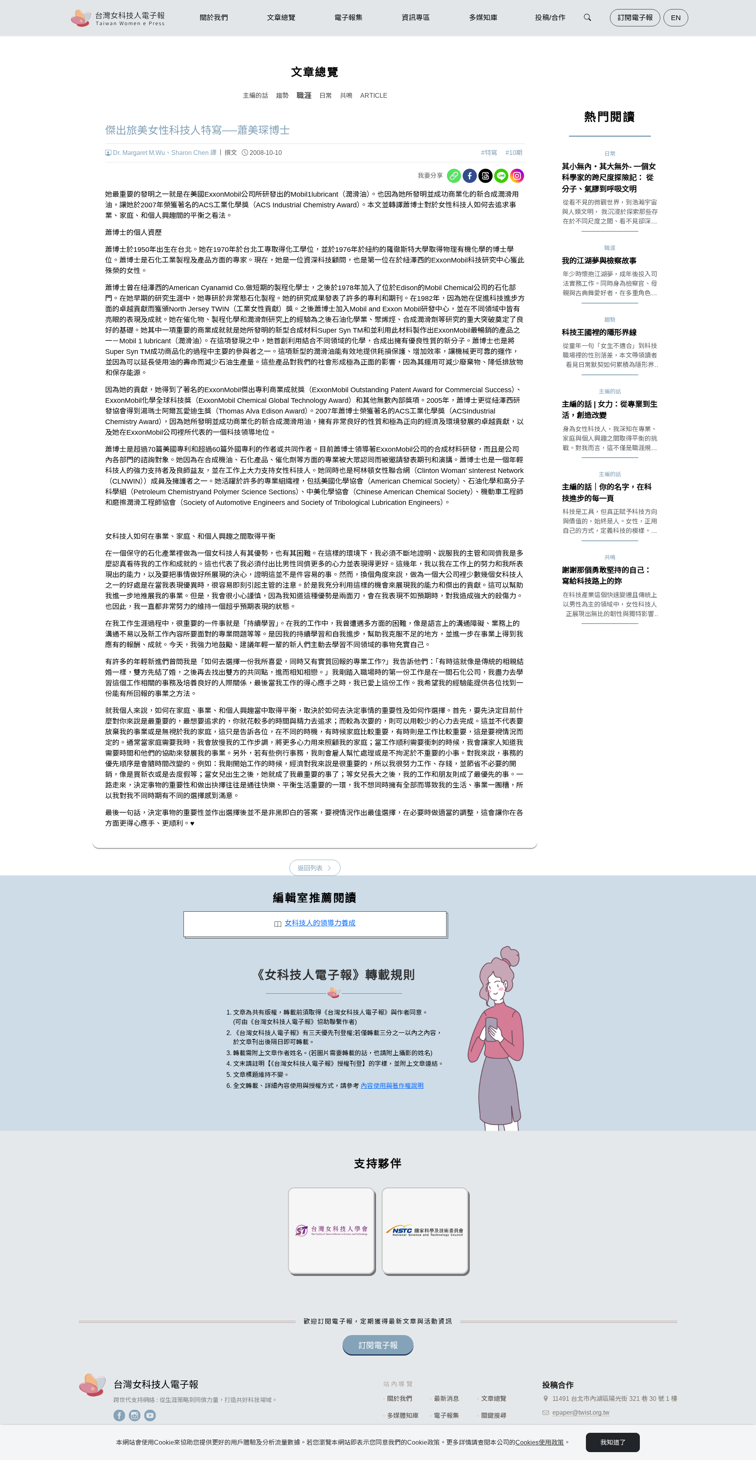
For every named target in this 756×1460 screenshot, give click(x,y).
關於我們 (399, 1398)
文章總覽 (493, 1398)
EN (676, 18)
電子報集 (446, 1415)
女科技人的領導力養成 (320, 923)
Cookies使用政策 (539, 1442)
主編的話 (255, 95)
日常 (325, 95)
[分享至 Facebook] (470, 176)
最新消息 (446, 1398)
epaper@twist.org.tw (581, 1412)
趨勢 (282, 95)
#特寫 (489, 152)
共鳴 (346, 95)
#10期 (514, 152)
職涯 (303, 95)
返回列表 (310, 868)
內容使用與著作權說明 (392, 1085)
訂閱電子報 (635, 18)
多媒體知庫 (403, 1415)
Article (373, 95)
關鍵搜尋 (493, 1415)
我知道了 (613, 1442)
